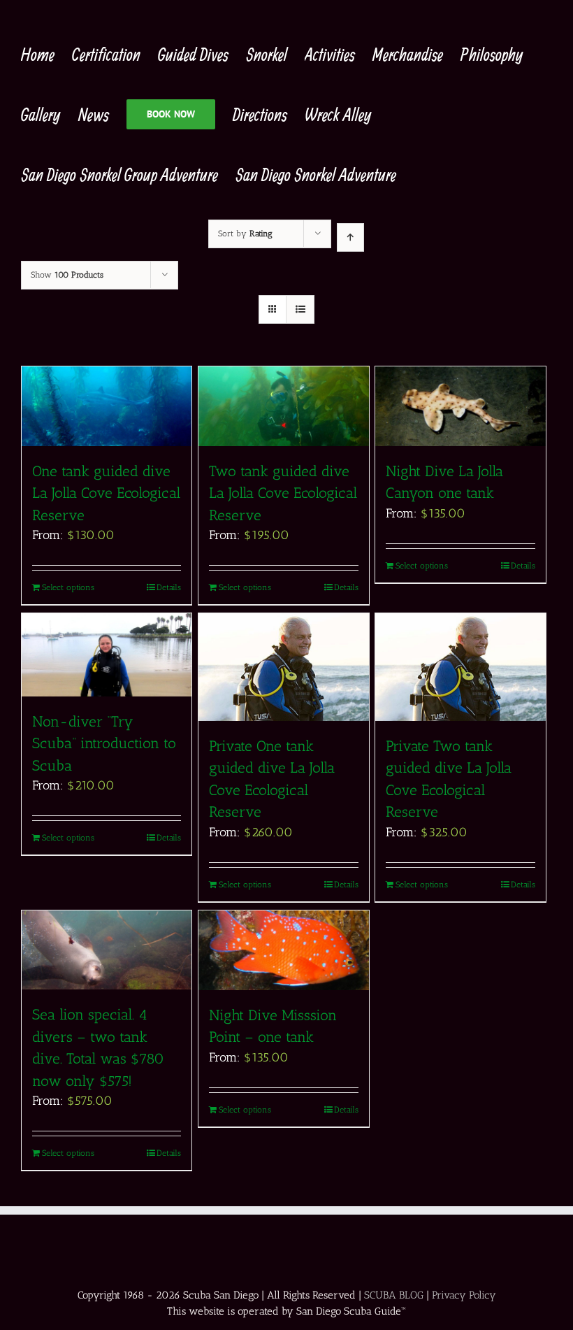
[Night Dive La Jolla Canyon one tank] (460, 406)
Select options (68, 587)
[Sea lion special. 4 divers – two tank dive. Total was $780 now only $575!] (106, 950)
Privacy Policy (464, 1295)
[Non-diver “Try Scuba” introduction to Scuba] (106, 654)
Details (169, 587)
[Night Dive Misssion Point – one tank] (283, 950)
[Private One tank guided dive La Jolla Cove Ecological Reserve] (283, 667)
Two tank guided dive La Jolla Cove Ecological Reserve (283, 493)
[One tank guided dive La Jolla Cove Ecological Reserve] (106, 406)
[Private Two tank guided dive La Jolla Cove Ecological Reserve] (460, 667)
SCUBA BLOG (393, 1295)
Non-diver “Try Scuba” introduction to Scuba (104, 743)
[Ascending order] (350, 237)
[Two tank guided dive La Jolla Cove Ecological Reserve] (283, 406)
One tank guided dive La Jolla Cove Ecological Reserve (106, 493)
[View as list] (300, 309)
